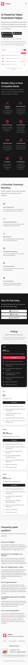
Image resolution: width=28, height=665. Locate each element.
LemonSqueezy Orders (8, 618)
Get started (14, 402)
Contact (5, 641)
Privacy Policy (22, 641)
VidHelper (14, 660)
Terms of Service (20, 44)
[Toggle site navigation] (26, 3)
